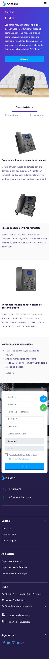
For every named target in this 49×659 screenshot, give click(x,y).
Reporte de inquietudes (18, 621)
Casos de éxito (9, 534)
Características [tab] (24, 107)
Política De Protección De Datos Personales (22, 594)
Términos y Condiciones (19, 459)
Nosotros (6, 528)
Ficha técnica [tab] (12, 115)
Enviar (25, 466)
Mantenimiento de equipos (15, 573)
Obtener (24, 59)
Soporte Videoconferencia (14, 567)
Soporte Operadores (12, 561)
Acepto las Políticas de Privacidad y (23, 457)
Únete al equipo (9, 540)
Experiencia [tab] (37, 115)
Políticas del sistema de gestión (17, 606)
